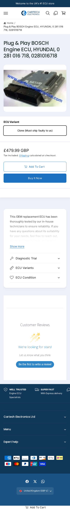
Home (10, 22)
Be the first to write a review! (35, 364)
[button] (6, 13)
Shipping (24, 155)
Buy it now (35, 178)
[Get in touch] (56, 13)
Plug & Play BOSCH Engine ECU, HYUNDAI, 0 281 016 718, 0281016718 (33, 28)
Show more (17, 246)
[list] (35, 393)
